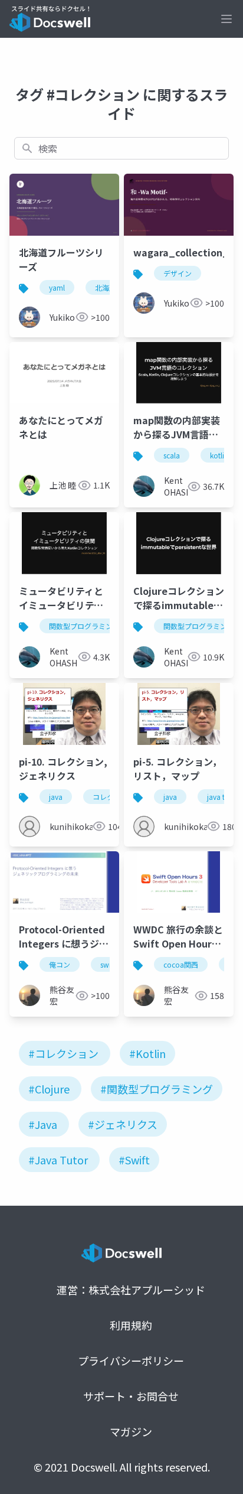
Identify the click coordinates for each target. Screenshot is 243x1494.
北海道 (105, 287)
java (56, 797)
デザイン (177, 273)
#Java (42, 1124)
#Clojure (49, 1088)
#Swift (134, 1159)
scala (171, 455)
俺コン (59, 964)
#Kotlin (147, 1053)
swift (108, 964)
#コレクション (63, 1053)
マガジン (131, 1431)
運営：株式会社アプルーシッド (131, 1289)
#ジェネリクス (122, 1124)
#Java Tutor (58, 1159)
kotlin (219, 455)
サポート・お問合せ (131, 1396)
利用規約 (131, 1325)
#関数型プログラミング (156, 1088)
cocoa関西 (180, 964)
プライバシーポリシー (131, 1360)
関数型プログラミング (84, 626)
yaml (57, 287)
